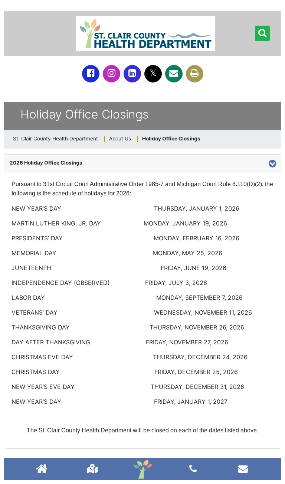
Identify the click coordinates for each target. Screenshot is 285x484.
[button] (262, 33)
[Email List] (243, 468)
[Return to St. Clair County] (42, 469)
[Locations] (92, 468)
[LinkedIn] (132, 73)
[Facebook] (90, 73)
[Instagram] (111, 73)
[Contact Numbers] (193, 468)
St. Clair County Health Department (55, 139)
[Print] (194, 73)
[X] (153, 73)
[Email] (174, 73)
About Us (120, 139)
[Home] (142, 469)
